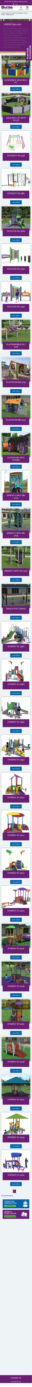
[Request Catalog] (16, 1214)
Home (2, 13)
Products (8, 13)
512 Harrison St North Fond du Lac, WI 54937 (16, 1383)
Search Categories (17, 13)
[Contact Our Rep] (16, 1203)
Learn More (16, 89)
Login (16, 4)
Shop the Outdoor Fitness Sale (16, 1)
